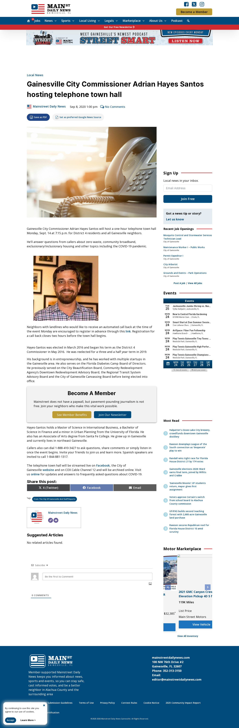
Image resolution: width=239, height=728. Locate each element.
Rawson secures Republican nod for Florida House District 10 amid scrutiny (189, 528)
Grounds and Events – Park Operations (184, 273)
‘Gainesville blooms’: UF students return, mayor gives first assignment (187, 486)
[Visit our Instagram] (202, 4)
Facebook (103, 465)
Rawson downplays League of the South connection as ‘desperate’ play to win (188, 447)
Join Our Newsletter (112, 415)
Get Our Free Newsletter (118, 27)
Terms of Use (86, 702)
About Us (155, 21)
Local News (35, 75)
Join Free (188, 199)
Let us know (175, 219)
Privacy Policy (107, 702)
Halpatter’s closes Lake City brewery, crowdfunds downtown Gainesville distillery (189, 433)
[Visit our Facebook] (186, 4)
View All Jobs (195, 283)
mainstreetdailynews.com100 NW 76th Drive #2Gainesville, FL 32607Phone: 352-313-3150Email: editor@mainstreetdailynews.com (176, 668)
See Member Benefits (72, 415)
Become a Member (194, 12)
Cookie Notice (151, 702)
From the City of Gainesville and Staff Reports (54, 499)
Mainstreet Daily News (49, 106)
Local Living (87, 21)
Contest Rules (129, 702)
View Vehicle (187, 623)
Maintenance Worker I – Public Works (184, 247)
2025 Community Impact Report (183, 702)
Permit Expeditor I (173, 255)
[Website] (50, 520)
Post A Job (179, 283)
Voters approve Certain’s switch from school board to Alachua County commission (187, 500)
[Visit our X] (194, 4)
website (48, 470)
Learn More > (28, 720)
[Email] (55, 520)
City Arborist (170, 264)
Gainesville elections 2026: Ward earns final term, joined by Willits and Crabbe (187, 472)
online (35, 474)
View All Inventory (187, 636)
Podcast (177, 21)
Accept (10, 720)
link (128, 331)
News (49, 21)
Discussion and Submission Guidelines (51, 702)
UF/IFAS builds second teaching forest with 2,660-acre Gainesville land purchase (188, 514)
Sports (65, 21)
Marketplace (132, 21)
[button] (168, 587)
